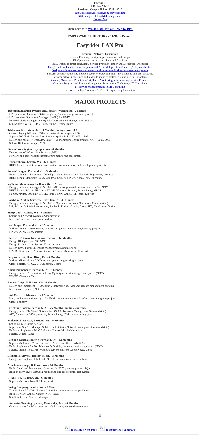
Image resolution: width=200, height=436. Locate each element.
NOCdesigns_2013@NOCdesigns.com (100, 16)
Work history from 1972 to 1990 (110, 29)
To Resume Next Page (83, 429)
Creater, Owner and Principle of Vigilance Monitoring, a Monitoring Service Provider (100, 80)
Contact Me (100, 19)
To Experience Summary (120, 429)
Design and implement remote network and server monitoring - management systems (100, 70)
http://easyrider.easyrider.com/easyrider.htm (100, 12)
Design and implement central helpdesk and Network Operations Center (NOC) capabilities (100, 67)
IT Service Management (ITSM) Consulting (100, 86)
